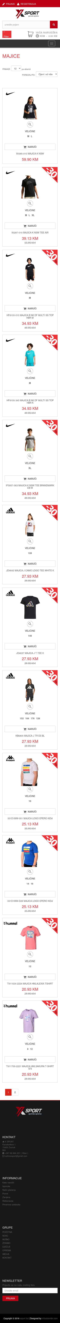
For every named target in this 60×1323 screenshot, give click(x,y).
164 (27, 718)
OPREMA (6, 1250)
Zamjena (6, 1197)
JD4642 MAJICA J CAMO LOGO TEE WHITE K (30, 570)
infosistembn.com (50, 1318)
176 (33, 718)
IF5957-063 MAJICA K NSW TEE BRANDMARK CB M (30, 486)
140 (30, 635)
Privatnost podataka (11, 1204)
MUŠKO (5, 1239)
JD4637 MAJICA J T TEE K (30, 653)
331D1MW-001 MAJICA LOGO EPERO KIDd (30, 818)
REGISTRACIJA (28, 3)
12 (30, 966)
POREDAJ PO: (28, 74)
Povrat (5, 1193)
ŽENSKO (6, 1243)
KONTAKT (7, 1257)
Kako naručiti (8, 1182)
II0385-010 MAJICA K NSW (30, 153)
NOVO (5, 1235)
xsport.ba (24, 1318)
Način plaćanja (9, 1189)
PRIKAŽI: (6, 69)
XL (33, 215)
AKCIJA (5, 1254)
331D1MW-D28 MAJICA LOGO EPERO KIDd (30, 900)
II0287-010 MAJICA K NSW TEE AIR (30, 232)
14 (28, 883)
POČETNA (7, 1232)
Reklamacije (7, 1200)
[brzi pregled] (30, 124)
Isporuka (6, 1186)
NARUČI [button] (32, 146)
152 (22, 718)
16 (30, 800)
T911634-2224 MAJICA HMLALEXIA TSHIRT (30, 983)
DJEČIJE (6, 1246)
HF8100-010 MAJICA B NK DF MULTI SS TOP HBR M (30, 316)
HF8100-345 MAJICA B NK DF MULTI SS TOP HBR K (30, 401)
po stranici (26, 69)
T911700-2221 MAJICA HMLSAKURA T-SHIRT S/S (30, 1067)
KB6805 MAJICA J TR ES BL (30, 735)
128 (30, 553)
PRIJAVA (10, 3)
